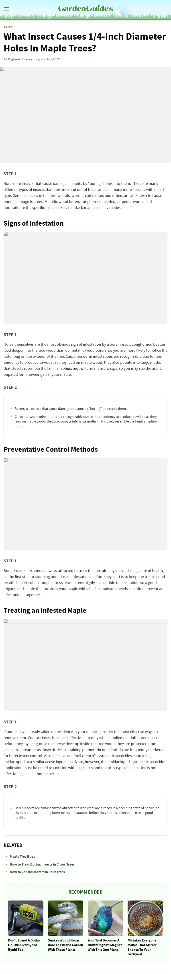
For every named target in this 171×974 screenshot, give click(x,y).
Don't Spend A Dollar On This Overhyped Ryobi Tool (24, 945)
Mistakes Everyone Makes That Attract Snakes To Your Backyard (142, 947)
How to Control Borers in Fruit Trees (37, 872)
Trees (8, 27)
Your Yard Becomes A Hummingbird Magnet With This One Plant (105, 945)
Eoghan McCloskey (20, 59)
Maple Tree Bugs (22, 856)
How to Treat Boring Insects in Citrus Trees (42, 864)
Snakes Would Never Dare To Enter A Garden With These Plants (65, 945)
